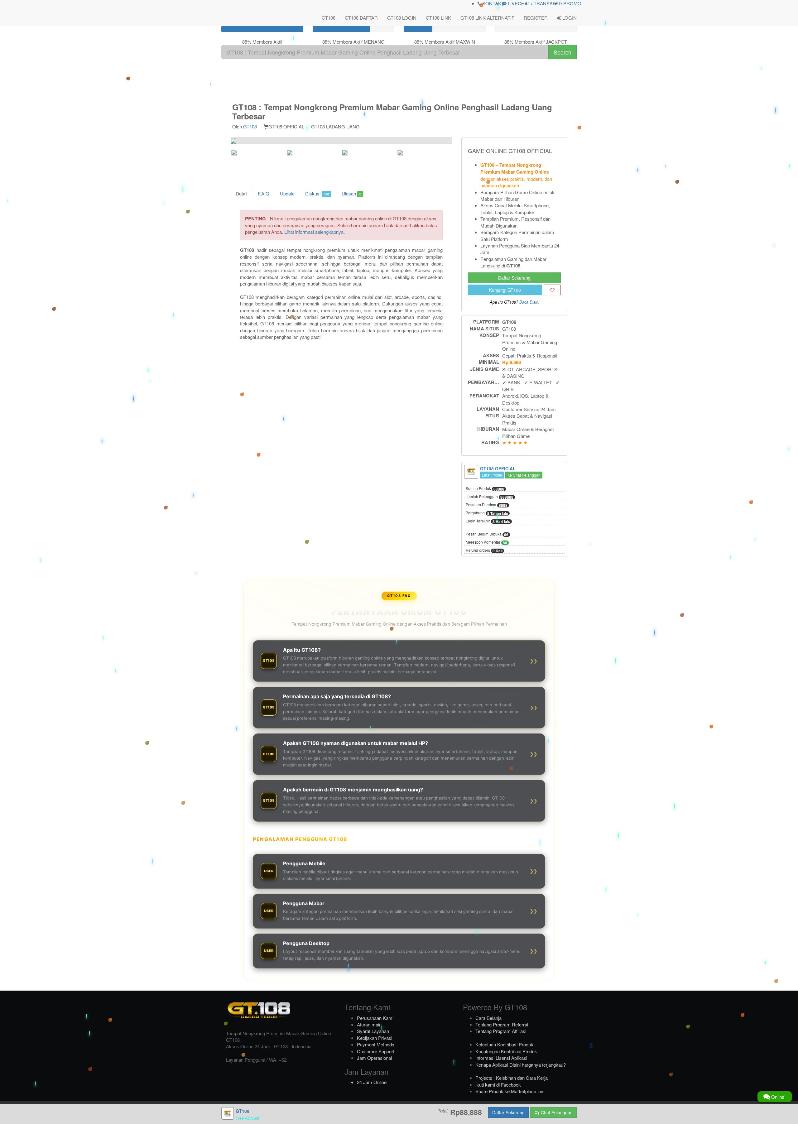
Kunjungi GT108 (505, 290)
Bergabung (487, 513)
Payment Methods (375, 1044)
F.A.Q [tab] (263, 193)
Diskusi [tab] (317, 193)
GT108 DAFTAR (361, 17)
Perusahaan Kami (375, 1018)
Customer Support (375, 1051)
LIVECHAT (518, 3)
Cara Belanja (488, 1018)
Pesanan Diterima (486, 505)
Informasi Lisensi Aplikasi (501, 1057)
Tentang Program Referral (501, 1024)
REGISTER (536, 17)
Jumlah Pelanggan (489, 497)
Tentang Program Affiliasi (500, 1031)
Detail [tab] (241, 193)
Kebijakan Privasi (374, 1038)
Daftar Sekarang (514, 278)
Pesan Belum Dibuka (487, 534)
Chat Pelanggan (526, 475)
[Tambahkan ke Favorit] (552, 290)
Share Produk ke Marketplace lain (509, 1091)
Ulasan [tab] (351, 193)
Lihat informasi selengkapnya (314, 231)
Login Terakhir (488, 521)
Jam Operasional (374, 1057)
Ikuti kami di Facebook (498, 1084)
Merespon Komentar (486, 542)
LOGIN (569, 17)
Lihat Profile (492, 475)
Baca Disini (529, 302)
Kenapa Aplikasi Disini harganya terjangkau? (520, 1064)
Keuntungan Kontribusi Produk (506, 1051)
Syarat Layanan (373, 1031)
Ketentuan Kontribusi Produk (504, 1044)
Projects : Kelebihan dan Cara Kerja (511, 1077)
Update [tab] (287, 193)
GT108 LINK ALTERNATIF (487, 17)
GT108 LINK (438, 17)
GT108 (328, 17)
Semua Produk (485, 489)
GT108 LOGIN (401, 17)
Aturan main (369, 1024)
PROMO (571, 3)
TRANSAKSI (546, 3)
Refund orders (484, 550)
